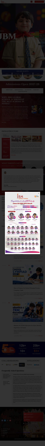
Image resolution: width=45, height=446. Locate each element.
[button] (38, 193)
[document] (22, 223)
